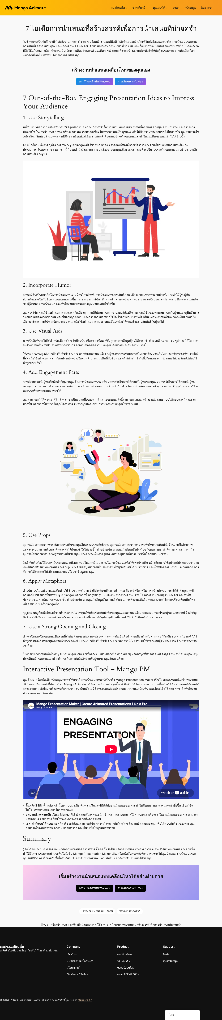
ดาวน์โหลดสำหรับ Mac (130, 81)
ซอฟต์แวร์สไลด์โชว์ (129, 911)
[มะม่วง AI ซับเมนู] (126, 8)
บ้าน (43, 925)
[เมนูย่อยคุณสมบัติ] (167, 8)
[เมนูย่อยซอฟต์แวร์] (147, 8)
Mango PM (133, 669)
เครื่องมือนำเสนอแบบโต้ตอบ (97, 911)
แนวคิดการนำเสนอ (107, 50)
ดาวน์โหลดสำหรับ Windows (94, 81)
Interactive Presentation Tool (66, 669)
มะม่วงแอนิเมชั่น (12, 947)
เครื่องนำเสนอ (58, 925)
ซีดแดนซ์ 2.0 (85, 1000)
